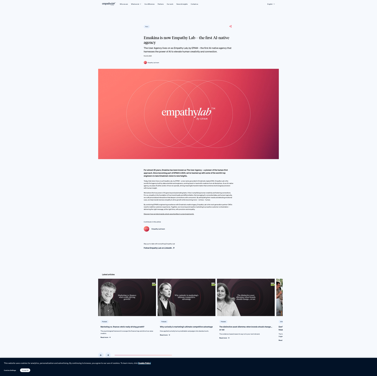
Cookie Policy (144, 363)
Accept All (25, 370)
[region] (188, 367)
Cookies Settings (10, 370)
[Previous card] (101, 355)
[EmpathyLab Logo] (109, 4)
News (146, 26)
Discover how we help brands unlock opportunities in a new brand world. (169, 214)
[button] (230, 26)
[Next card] (108, 355)
